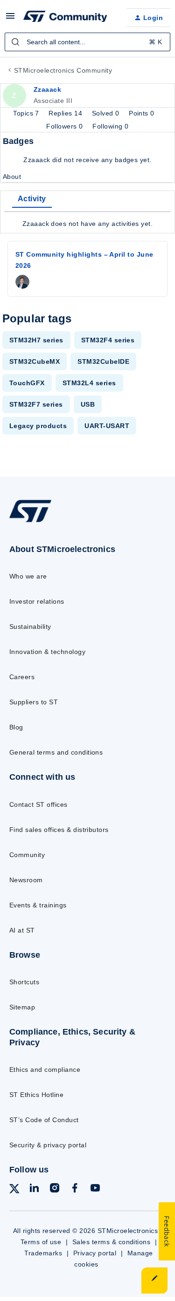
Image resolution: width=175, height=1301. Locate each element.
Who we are (28, 576)
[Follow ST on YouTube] (95, 1189)
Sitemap (22, 1007)
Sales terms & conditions (111, 1242)
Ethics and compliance (44, 1069)
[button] (10, 19)
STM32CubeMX (34, 361)
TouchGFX (27, 383)
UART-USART (106, 425)
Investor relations (36, 601)
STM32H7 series (36, 340)
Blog (16, 727)
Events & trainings (38, 905)
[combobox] (87, 42)
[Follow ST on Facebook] (74, 1189)
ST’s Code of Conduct (44, 1120)
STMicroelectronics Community (63, 70)
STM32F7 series (36, 404)
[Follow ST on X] (14, 1190)
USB (88, 404)
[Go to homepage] (30, 522)
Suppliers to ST (33, 702)
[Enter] (15, 42)
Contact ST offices (38, 804)
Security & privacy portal (47, 1145)
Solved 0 (106, 113)
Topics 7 (27, 113)
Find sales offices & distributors (59, 829)
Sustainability (30, 626)
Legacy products (38, 425)
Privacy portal (95, 1253)
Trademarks (43, 1253)
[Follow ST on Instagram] (54, 1189)
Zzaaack (47, 89)
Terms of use (41, 1242)
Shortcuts (24, 982)
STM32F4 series (108, 340)
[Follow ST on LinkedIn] (34, 1189)
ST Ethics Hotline (36, 1094)
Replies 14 (66, 113)
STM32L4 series (89, 383)
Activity (32, 199)
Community (27, 854)
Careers (22, 677)
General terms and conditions (56, 752)
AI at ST (22, 930)
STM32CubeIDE (103, 361)
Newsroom (26, 880)
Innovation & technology (47, 651)
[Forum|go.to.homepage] (65, 17)
